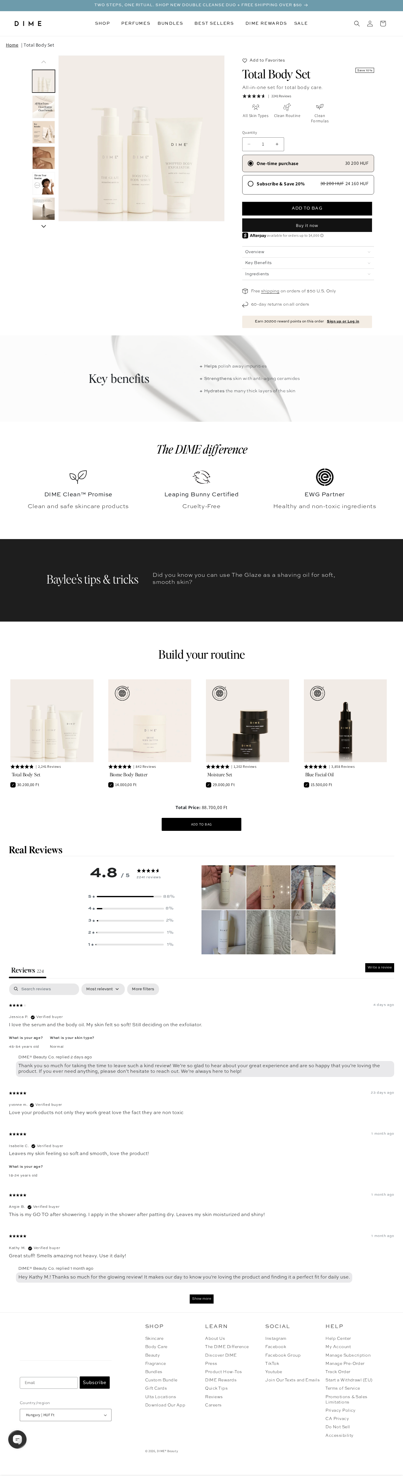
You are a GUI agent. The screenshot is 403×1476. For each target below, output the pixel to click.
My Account (338, 1347)
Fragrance (155, 1364)
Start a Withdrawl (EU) (349, 1380)
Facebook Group (283, 1355)
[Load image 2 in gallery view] (43, 106)
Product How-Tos (223, 1372)
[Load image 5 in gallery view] (43, 183)
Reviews (214, 1397)
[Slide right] (43, 226)
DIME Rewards (221, 1380)
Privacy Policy (340, 1411)
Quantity (249, 132)
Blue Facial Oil (319, 774)
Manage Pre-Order (345, 1364)
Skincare (154, 1339)
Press (211, 1364)
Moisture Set (219, 774)
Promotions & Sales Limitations (346, 1399)
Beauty (152, 1355)
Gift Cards (156, 1388)
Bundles (154, 1372)
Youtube (273, 1372)
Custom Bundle (161, 1380)
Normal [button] (57, 1047)
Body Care (156, 1347)
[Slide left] (43, 61)
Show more (201, 1299)
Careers (213, 1405)
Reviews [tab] (27, 970)
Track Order (337, 1372)
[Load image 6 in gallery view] (43, 209)
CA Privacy (337, 1419)
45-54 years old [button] (24, 1047)
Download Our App (165, 1405)
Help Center (338, 1339)
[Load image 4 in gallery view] (43, 157)
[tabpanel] (201, 1146)
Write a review (380, 967)
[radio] (308, 163)
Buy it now (307, 225)
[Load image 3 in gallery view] (43, 132)
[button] (104, 23)
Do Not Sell (337, 1427)
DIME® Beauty (167, 1451)
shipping (270, 291)
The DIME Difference (227, 1347)
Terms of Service (342, 1388)
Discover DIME (221, 1355)
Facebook (275, 1347)
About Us (215, 1339)
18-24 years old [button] (23, 1175)
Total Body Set (39, 45)
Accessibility (339, 1436)
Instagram (275, 1339)
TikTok (272, 1364)
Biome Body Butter (129, 774)
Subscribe (95, 1382)
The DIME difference (201, 449)
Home (12, 45)
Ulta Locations (160, 1397)
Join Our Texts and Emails (292, 1380)
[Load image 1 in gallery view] (43, 81)
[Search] (356, 23)
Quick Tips (216, 1388)
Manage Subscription (348, 1355)
